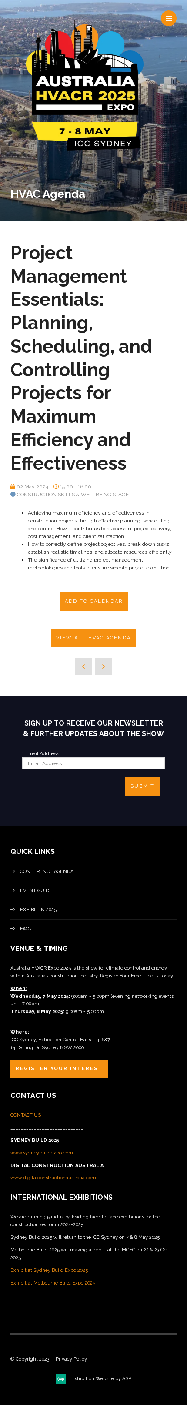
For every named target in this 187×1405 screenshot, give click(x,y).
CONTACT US (26, 1115)
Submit (142, 786)
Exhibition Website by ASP (101, 1379)
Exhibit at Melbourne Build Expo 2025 (52, 1283)
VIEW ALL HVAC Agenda (93, 638)
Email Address (40, 753)
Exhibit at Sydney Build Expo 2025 (49, 1270)
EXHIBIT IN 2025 (38, 910)
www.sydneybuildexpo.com (41, 1153)
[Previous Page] (83, 666)
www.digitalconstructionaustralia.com (53, 1178)
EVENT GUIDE (36, 890)
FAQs (25, 929)
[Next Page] (103, 666)
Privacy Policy (71, 1359)
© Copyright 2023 (29, 1359)
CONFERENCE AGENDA (46, 871)
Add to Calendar (94, 601)
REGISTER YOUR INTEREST (59, 1068)
